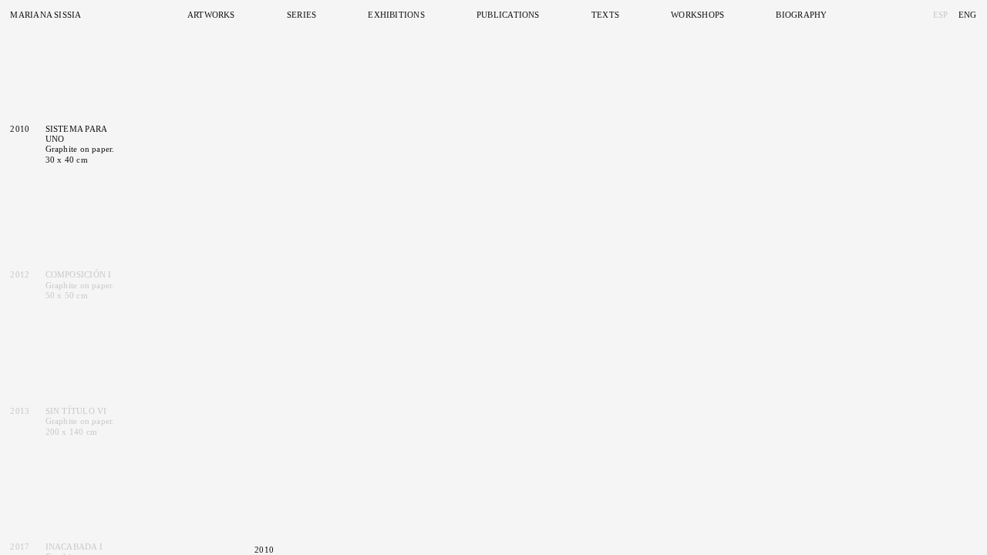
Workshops (697, 14)
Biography (801, 14)
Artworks (211, 14)
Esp (940, 14)
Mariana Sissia (45, 14)
